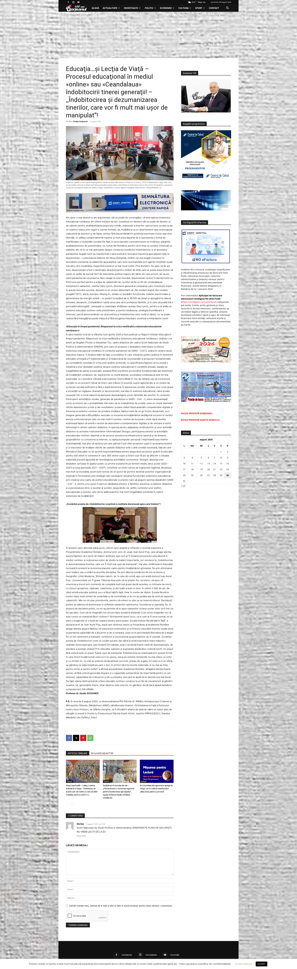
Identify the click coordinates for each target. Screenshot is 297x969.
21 (214, 469)
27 (208, 475)
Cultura (183, 7)
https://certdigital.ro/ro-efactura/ (199, 302)
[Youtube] (78, 2)
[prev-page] (68, 804)
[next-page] (73, 804)
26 (201, 475)
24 (184, 475)
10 (184, 463)
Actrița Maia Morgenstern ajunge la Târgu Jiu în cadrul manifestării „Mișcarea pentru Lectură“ (156, 788)
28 (214, 475)
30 (227, 475)
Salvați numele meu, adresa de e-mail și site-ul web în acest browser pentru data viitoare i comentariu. (120, 905)
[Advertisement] (148, 35)
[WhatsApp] (90, 738)
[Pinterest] (83, 738)
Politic (149, 7)
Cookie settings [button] (243, 963)
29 (221, 475)
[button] (227, 8)
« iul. (183, 485)
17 (184, 469)
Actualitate (110, 7)
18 (192, 469)
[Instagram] (73, 2)
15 (221, 463)
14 (214, 463)
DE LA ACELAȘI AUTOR (102, 753)
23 (227, 469)
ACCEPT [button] (261, 964)
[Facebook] (68, 2)
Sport (198, 7)
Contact (214, 7)
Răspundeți (81, 836)
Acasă (95, 7)
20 (208, 469)
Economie (166, 7)
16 (227, 463)
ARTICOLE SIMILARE (77, 753)
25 (192, 475)
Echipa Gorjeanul (80, 121)
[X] (76, 738)
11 (192, 463)
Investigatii (131, 7)
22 (221, 469)
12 (201, 463)
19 (201, 469)
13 (208, 463)
